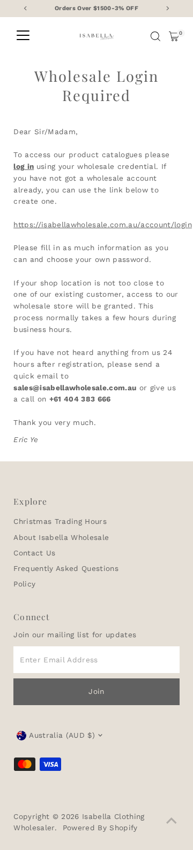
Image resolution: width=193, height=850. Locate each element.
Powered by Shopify (100, 827)
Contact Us (34, 552)
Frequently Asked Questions (65, 568)
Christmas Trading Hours (60, 521)
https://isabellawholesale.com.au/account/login (102, 224)
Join (96, 691)
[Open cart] (174, 36)
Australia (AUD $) (62, 735)
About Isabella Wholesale (61, 537)
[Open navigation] (23, 36)
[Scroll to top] (171, 820)
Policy (24, 583)
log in (23, 166)
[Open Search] (155, 36)
